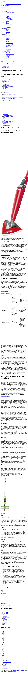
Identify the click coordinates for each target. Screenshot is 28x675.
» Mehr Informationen (5, 255)
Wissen (7, 21)
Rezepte (7, 33)
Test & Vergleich (6, 51)
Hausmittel (8, 26)
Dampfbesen (6, 84)
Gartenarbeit (8, 49)
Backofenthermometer (8, 121)
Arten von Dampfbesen (8, 95)
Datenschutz (23, 670)
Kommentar (3, 593)
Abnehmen (8, 23)
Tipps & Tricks (6, 11)
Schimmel (8, 17)
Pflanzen (8, 50)
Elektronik (8, 55)
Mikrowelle (5, 664)
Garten (4, 47)
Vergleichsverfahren (12, 671)
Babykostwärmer (7, 118)
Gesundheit (5, 22)
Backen (7, 29)
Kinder (7, 58)
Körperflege (8, 27)
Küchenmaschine (7, 662)
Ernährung (8, 24)
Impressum (17, 670)
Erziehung (8, 35)
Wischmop (5, 87)
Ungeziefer (8, 18)
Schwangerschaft (9, 39)
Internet (5, 618)
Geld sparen (8, 13)
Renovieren (8, 46)
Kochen (5, 28)
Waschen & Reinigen (10, 19)
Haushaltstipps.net (7, 64)
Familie (4, 34)
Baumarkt (8, 52)
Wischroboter (6, 88)
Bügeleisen (5, 660)
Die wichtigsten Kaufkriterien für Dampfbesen (13, 97)
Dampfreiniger (6, 85)
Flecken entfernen (10, 12)
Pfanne (4, 665)
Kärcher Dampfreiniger (8, 86)
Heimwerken (9, 45)
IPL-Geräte (5, 114)
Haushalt (8, 15)
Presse (13, 670)
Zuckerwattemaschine (8, 116)
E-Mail (2, 591)
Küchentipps (8, 32)
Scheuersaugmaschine (8, 115)
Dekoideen (8, 41)
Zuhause (5, 40)
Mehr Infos (3, 1)
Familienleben (9, 36)
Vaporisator (5, 120)
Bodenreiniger (6, 81)
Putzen (7, 16)
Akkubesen (5, 80)
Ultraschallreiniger (7, 122)
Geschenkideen (9, 44)
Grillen (7, 30)
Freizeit (7, 56)
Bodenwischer (6, 82)
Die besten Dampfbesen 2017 (9, 94)
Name (2, 590)
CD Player (5, 123)
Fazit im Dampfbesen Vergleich (10, 98)
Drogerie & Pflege (10, 54)
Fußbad (5, 117)
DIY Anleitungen (9, 43)
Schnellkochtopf (6, 666)
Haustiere (8, 38)
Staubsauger (5, 668)
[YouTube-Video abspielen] (14, 336)
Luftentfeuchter (6, 663)
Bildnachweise (4, 671)
